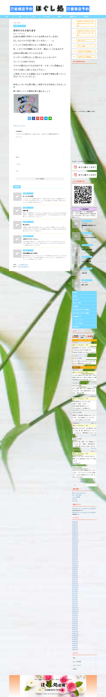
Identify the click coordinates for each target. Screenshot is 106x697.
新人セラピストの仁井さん (79, 493)
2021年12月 (75, 583)
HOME (7, 16)
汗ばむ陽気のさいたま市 (30, 253)
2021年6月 (75, 595)
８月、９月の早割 (87, 249)
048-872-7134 (53, 690)
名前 (17, 157)
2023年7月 (75, 547)
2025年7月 (75, 537)
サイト (17, 171)
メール (18, 164)
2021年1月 (75, 605)
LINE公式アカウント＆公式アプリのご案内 (83, 508)
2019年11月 (75, 633)
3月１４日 (85, 284)
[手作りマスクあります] (46, 118)
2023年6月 (75, 549)
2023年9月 (75, 543)
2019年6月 (75, 643)
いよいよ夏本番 (86, 261)
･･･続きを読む (93, 354)
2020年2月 (75, 627)
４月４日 (84, 273)
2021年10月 (75, 587)
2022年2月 (75, 579)
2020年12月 (75, 607)
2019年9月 (75, 637)
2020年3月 (75, 625)
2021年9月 (75, 589)
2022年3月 (75, 577)
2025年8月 (75, 535)
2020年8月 (75, 615)
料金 (20, 16)
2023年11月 (75, 539)
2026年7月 (75, 524)
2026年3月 (75, 528)
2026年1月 (75, 531)
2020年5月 (75, 621)
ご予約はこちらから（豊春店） (82, 313)
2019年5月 (75, 645)
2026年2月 (75, 530)
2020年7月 (75, 617)
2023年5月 (75, 551)
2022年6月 (75, 571)
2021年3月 (75, 601)
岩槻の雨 (25, 210)
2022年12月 (75, 561)
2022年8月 (75, 569)
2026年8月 (75, 522)
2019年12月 (75, 631)
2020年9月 (75, 613)
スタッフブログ (21, 125)
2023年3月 (75, 555)
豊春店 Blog (73, 16)
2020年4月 (75, 623)
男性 (93, 367)
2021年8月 (75, 591)
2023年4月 (75, 553)
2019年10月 (75, 635)
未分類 (74, 669)
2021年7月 (75, 593)
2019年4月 (75, 647)
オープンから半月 (28, 196)
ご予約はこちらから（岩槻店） (82, 309)
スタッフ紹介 (46, 16)
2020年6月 (75, 619)
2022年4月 (75, 575)
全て (77, 367)
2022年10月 (75, 565)
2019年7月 (75, 641)
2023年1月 (75, 559)
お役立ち (86, 16)
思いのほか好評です (23, 266)
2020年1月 (75, 629)
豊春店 (59, 16)
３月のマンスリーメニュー (31, 239)
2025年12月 (75, 533)
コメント (18, 136)
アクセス (33, 16)
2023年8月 (75, 545)
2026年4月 (75, 526)
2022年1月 (75, 581)
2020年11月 (75, 609)
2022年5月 (75, 573)
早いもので (26, 224)
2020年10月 (75, 611)
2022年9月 (75, 567)
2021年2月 (75, 603)
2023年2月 (75, 557)
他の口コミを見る (84, 481)
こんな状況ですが (23, 264)
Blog (16, 125)
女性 (84, 367)
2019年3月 (75, 649)
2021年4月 (75, 599)
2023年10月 (75, 541)
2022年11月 (75, 563)
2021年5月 (75, 597)
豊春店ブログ (78, 316)
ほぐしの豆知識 (78, 323)
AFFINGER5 (68, 693)
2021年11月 (75, 585)
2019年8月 (75, 639)
